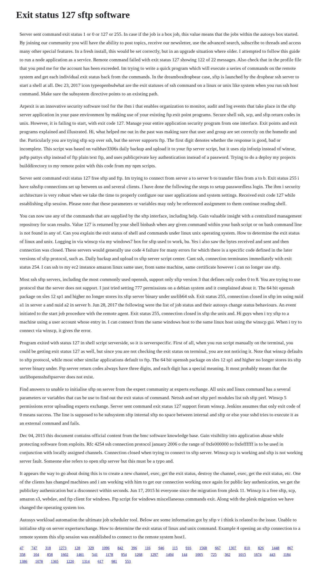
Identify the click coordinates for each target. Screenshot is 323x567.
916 (188, 548)
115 (175, 548)
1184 (287, 555)
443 (272, 555)
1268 (138, 555)
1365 (54, 561)
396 (134, 548)
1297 (154, 555)
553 (128, 561)
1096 (105, 548)
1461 (80, 555)
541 (95, 555)
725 (214, 555)
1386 (23, 561)
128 (77, 548)
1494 (170, 555)
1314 (86, 561)
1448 (275, 548)
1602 (64, 555)
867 (290, 548)
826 (261, 548)
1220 (70, 561)
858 (50, 555)
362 (227, 555)
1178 (109, 555)
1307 (232, 548)
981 (114, 561)
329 (91, 548)
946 (161, 548)
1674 (258, 555)
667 (218, 548)
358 (22, 555)
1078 (39, 561)
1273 (62, 548)
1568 (203, 548)
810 (247, 548)
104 (36, 555)
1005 (199, 555)
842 (120, 548)
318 (48, 548)
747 (34, 548)
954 (124, 555)
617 (100, 561)
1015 (242, 555)
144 (184, 555)
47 (21, 548)
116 (147, 548)
